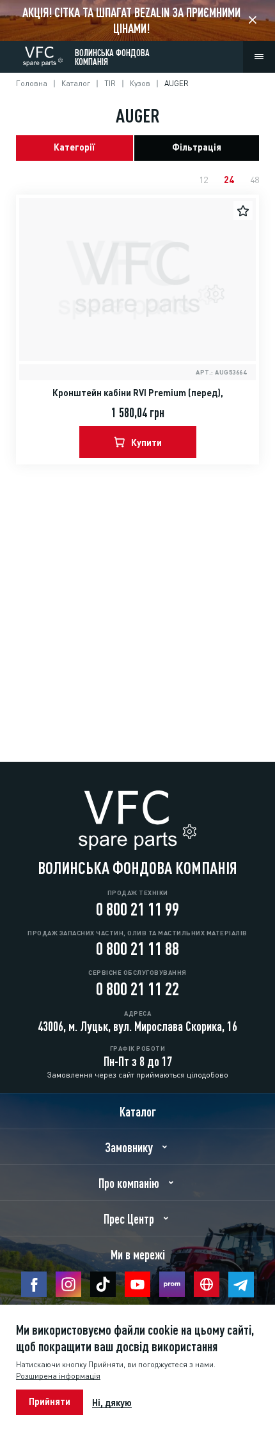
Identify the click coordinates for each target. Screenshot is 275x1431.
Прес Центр (129, 1218)
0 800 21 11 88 (137, 946)
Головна (31, 82)
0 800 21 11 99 (137, 907)
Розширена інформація (58, 1376)
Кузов (140, 82)
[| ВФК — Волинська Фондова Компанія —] (43, 54)
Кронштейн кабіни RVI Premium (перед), (137, 391)
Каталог (75, 82)
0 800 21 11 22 (137, 986)
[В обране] (243, 210)
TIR (110, 82)
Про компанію (128, 1182)
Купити (146, 441)
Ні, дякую (112, 1402)
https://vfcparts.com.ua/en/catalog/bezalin (137, 20)
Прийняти (49, 1400)
